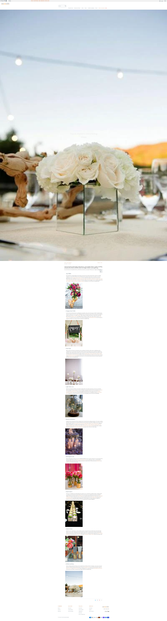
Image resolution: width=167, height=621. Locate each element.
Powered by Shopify (66, 617)
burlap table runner (87, 567)
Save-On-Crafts (62, 617)
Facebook (90, 609)
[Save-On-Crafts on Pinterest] (107, 611)
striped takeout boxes (93, 317)
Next (101, 262)
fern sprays (92, 534)
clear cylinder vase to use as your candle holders (81, 423)
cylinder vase (79, 534)
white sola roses (75, 568)
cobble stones (91, 425)
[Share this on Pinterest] (99, 600)
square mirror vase (69, 568)
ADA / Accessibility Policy (82, 614)
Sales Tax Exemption (70, 611)
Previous (99, 262)
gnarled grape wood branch (98, 568)
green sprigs (81, 281)
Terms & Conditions (81, 609)
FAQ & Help (59, 611)
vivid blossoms (86, 534)
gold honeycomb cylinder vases (81, 459)
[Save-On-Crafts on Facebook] (105, 611)
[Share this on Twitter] (95, 600)
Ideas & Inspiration (91, 611)
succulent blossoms (69, 498)
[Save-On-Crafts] (5, 3)
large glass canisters (74, 316)
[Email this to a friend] (101, 600)
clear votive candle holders (94, 423)
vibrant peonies (76, 281)
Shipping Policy (80, 611)
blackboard (79, 315)
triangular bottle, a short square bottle (90, 353)
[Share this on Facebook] (97, 600)
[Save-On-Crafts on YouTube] (108, 611)
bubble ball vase (74, 391)
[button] (71, 8)
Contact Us (59, 609)
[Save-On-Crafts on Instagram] (106, 611)
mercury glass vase (69, 281)
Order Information (70, 609)
